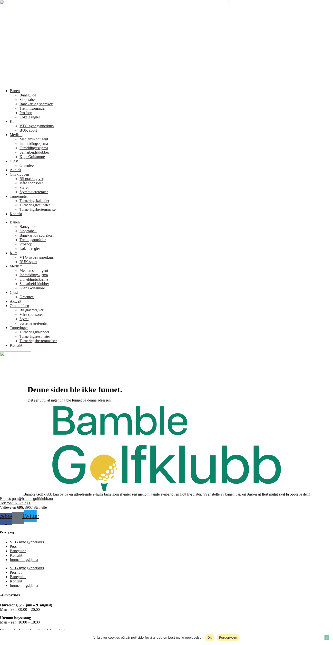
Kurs (13, 121)
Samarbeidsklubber (34, 152)
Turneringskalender (34, 201)
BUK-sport (28, 130)
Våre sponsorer (31, 183)
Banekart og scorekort (36, 104)
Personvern (228, 637)
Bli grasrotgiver (31, 179)
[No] (326, 637)
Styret (24, 187)
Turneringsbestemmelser (38, 209)
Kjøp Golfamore (32, 157)
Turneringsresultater (35, 205)
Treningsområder (33, 108)
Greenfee (27, 165)
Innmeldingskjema (34, 143)
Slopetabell (28, 99)
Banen (15, 91)
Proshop (26, 113)
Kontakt (16, 214)
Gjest (14, 161)
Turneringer (19, 196)
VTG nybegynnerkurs (37, 126)
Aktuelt (15, 170)
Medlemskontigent (34, 139)
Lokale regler (30, 117)
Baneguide (28, 95)
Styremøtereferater (34, 192)
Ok (209, 637)
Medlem (16, 135)
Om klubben (19, 174)
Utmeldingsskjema (34, 148)
